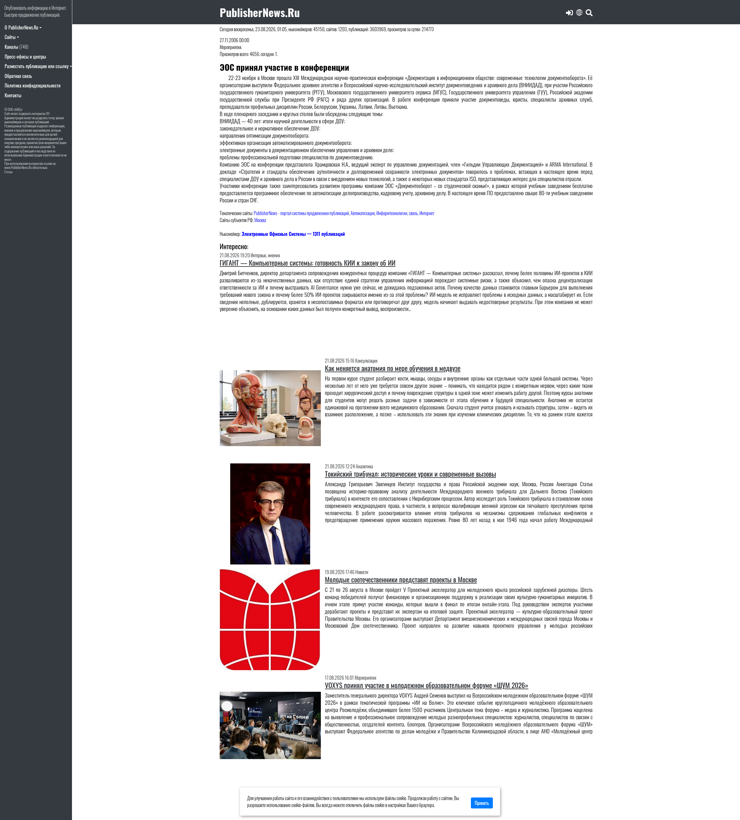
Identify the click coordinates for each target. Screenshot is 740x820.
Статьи (8, 171)
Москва (260, 220)
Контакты (13, 95)
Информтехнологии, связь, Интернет (405, 213)
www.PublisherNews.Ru (18, 167)
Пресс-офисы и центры (25, 56)
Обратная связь (18, 75)
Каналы (16, 46)
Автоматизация (363, 213)
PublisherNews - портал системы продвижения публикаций (301, 213)
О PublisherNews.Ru (21, 27)
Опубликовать (15, 7)
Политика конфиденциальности (32, 85)
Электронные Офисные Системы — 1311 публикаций (293, 233)
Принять (482, 803)
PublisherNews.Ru (260, 12)
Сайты (10, 36)
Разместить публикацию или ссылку (37, 66)
